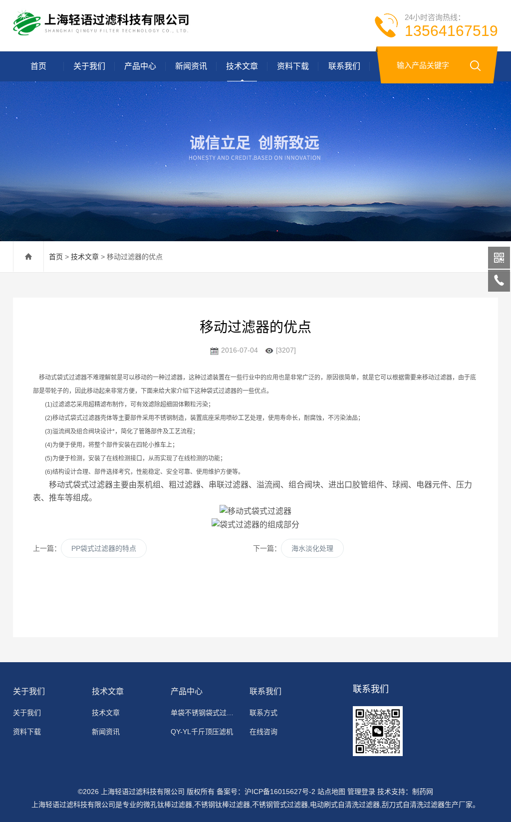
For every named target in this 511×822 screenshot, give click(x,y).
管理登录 (361, 792)
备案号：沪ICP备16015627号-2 (266, 792)
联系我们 (344, 66)
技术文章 (242, 66)
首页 (38, 66)
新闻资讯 (191, 66)
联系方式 (263, 713)
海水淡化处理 (312, 548)
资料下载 (293, 66)
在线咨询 (263, 732)
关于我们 (89, 66)
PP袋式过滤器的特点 (103, 548)
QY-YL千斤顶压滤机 (202, 732)
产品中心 (140, 66)
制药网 (422, 792)
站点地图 (331, 792)
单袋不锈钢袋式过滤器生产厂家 (205, 713)
